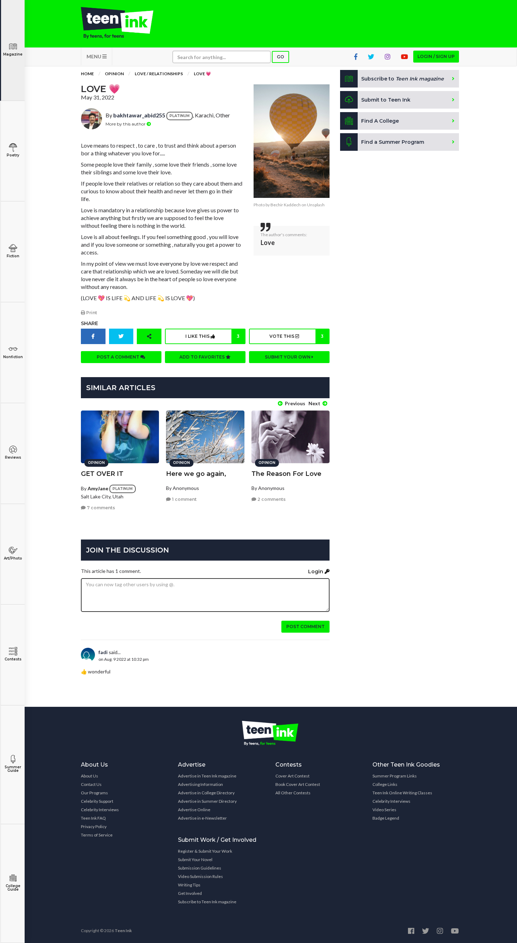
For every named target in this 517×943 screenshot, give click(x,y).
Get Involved (190, 893)
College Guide (13, 888)
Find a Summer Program (392, 142)
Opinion (114, 73)
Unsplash (316, 204)
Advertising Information (200, 784)
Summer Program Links (394, 776)
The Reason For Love (286, 474)
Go (280, 56)
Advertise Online (194, 809)
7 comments (100, 507)
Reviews (13, 457)
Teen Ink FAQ (93, 818)
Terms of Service (97, 835)
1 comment (184, 499)
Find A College (380, 121)
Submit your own (288, 357)
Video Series (384, 809)
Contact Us (91, 784)
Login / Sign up (436, 56)
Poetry (13, 155)
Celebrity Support (97, 801)
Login (316, 571)
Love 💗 (202, 73)
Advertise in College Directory (206, 792)
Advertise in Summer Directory (207, 801)
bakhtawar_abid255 (139, 115)
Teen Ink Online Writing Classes (402, 792)
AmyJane (98, 488)
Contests (13, 659)
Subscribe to (402, 79)
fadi (103, 652)
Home (87, 73)
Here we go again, (196, 474)
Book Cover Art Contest (297, 784)
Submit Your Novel (195, 859)
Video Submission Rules (200, 876)
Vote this (296, 336)
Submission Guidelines (199, 868)
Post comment (305, 626)
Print (91, 312)
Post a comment (118, 357)
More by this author (126, 124)
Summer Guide (13, 769)
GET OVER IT (102, 474)
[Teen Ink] (124, 23)
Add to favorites (202, 357)
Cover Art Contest (292, 776)
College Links (384, 784)
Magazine (13, 54)
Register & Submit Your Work (205, 851)
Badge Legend (385, 818)
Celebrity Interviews (100, 809)
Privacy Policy (94, 826)
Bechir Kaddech (285, 204)
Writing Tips (189, 884)
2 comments (271, 499)
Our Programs (94, 792)
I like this (212, 336)
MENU (94, 56)
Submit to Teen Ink (385, 100)
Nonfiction (13, 357)
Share (89, 323)
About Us (89, 776)
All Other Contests (293, 792)
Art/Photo (13, 558)
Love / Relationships (159, 73)
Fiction (13, 256)
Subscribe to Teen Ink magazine (207, 901)
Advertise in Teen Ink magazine (207, 776)
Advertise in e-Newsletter (202, 818)
